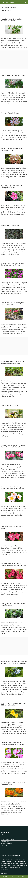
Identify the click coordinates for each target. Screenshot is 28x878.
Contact (3, 834)
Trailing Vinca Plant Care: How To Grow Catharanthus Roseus (12, 264)
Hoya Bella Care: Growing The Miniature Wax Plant (11, 20)
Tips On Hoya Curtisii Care (10, 225)
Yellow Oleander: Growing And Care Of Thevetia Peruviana (13, 704)
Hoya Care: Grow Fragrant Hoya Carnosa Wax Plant (12, 149)
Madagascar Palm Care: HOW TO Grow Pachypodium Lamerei (12, 362)
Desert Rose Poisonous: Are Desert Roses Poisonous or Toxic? (13, 446)
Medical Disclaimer (6, 843)
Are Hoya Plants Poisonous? (10, 113)
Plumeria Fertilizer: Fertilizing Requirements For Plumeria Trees (12, 487)
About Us (3, 837)
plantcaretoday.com (12, 876)
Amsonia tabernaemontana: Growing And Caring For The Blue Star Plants (14, 662)
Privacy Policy (5, 841)
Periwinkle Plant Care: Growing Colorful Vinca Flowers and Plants (12, 743)
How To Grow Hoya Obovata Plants (13, 75)
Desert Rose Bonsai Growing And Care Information (12, 303)
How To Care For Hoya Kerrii (10, 405)
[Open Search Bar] (21, 2)
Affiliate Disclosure (6, 846)
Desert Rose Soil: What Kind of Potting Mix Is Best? (11, 187)
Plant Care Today (7, 2)
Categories (4, 873)
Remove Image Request (7, 839)
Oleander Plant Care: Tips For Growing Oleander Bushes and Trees (14, 564)
